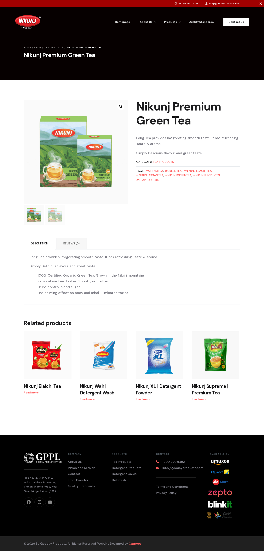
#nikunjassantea (149, 175)
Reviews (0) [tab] (71, 243)
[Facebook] (28, 502)
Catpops (135, 544)
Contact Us (236, 22)
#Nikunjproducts (206, 175)
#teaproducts (147, 180)
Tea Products (163, 162)
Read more (31, 392)
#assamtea (154, 171)
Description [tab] (39, 243)
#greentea (173, 171)
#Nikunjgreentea (178, 175)
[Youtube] (50, 502)
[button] (120, 106)
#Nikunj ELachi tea (197, 171)
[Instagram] (39, 502)
